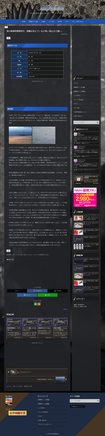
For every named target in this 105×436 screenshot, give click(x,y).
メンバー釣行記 (78, 99)
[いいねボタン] (8, 38)
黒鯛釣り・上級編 (79, 91)
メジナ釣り (77, 95)
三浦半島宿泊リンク (80, 112)
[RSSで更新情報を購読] (39, 304)
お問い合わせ (78, 116)
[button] (97, 122)
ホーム (76, 83)
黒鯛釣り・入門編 (79, 87)
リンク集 (76, 108)
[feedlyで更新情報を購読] (35, 304)
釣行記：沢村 (11, 259)
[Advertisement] (37, 93)
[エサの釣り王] (18, 413)
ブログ (76, 103)
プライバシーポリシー (45, 424)
